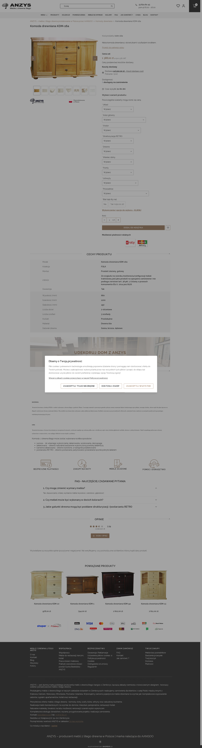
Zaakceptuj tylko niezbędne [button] (79, 386)
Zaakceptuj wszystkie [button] (138, 386)
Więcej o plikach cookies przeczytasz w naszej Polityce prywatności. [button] (78, 378)
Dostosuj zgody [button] (110, 386)
